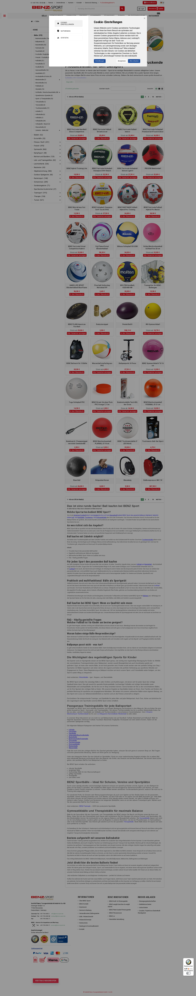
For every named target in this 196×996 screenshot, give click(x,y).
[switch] (188, 973)
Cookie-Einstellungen (65, 23)
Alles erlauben (134, 61)
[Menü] (192, 959)
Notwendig (64, 31)
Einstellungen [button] (99, 61)
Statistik (63, 38)
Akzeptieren (122, 61)
